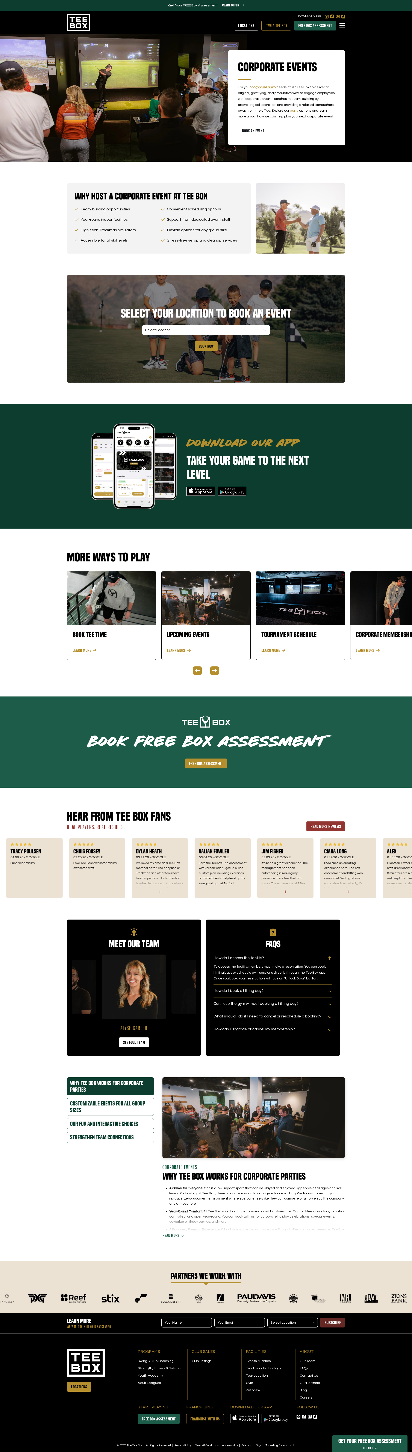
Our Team (307, 1361)
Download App (309, 16)
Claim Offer (230, 5)
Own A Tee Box (276, 25)
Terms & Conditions (207, 1445)
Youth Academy (150, 1375)
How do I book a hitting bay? (239, 991)
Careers (306, 1397)
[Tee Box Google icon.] (327, 16)
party (294, 110)
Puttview (253, 1390)
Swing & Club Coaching (156, 1361)
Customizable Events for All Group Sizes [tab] (107, 1106)
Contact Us (309, 1375)
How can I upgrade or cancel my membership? (254, 1029)
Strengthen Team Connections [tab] (102, 1137)
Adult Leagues (149, 1383)
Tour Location (257, 1375)
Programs (149, 1352)
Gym (249, 1383)
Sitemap (247, 1445)
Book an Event (253, 130)
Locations (246, 25)
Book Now (206, 346)
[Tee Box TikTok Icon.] (343, 16)
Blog (303, 1390)
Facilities (256, 1352)
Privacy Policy (183, 1445)
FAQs (304, 1368)
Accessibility (230, 1445)
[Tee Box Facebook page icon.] (332, 16)
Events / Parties (258, 1361)
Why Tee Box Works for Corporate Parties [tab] (106, 1086)
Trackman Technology (263, 1368)
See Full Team (134, 1042)
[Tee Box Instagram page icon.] (338, 16)
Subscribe (332, 1322)
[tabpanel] (111, 615)
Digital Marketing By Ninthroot (275, 1445)
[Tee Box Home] (100, 1363)
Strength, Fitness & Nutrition (160, 1368)
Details (368, 1448)
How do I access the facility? (239, 958)
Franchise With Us (205, 1419)
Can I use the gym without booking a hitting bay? (256, 1004)
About (307, 1352)
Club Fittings (202, 1361)
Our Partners (310, 1383)
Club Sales (203, 1352)
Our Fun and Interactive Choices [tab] (104, 1124)
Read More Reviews (326, 826)
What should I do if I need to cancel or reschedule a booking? (267, 1016)
